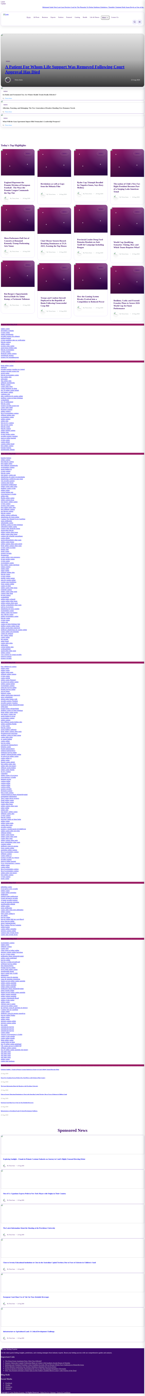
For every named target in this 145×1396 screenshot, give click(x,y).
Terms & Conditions (63, 1392)
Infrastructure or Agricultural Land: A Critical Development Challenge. (19, 1111)
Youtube (8, 1389)
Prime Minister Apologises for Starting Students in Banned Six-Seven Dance (30, 1367)
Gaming (77, 17)
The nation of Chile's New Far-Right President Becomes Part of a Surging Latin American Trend (127, 188)
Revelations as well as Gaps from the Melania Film (52, 185)
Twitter (7, 1385)
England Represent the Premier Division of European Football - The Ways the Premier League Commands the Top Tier (17, 187)
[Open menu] (139, 22)
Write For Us (44, 1392)
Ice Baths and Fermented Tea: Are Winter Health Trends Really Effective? (29, 95)
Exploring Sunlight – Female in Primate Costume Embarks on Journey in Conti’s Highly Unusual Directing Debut (30, 1069)
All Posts (36, 17)
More (104, 17)
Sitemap (53, 1392)
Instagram (8, 1387)
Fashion (60, 17)
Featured (69, 17)
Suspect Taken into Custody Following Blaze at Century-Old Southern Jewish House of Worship (37, 1363)
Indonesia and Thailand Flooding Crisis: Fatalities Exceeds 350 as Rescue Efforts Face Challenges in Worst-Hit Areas (44, 1365)
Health (85, 17)
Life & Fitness (94, 17)
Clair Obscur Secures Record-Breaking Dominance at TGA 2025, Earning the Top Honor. (54, 243)
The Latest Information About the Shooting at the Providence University (19, 1086)
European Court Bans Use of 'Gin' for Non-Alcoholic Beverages (17, 1102)
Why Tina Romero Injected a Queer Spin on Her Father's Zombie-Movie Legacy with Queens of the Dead (40, 1370)
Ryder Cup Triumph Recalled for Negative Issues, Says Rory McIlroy (90, 185)
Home (29, 17)
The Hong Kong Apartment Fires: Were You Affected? (23, 1361)
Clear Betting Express (17, 1392)
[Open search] (135, 22)
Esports (53, 17)
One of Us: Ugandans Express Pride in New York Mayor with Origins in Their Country (23, 1077)
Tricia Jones (19, 80)
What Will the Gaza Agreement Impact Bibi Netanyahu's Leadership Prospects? (31, 121)
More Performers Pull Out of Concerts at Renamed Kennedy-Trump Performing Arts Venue (16, 242)
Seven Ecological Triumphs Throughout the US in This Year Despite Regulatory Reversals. (35, 1369)
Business (45, 17)
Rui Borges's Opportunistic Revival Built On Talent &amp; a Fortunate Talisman (17, 296)
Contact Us (114, 17)
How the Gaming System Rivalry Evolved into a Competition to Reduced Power (90, 299)
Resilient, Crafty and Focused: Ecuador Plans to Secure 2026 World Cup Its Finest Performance (127, 304)
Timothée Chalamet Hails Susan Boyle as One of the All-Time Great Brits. (109, 7)
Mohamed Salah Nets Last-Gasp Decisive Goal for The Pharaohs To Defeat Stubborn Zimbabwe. (51, 7)
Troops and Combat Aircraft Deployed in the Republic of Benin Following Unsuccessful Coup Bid (53, 302)
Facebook (8, 1383)
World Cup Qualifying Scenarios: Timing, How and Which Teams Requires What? (127, 244)
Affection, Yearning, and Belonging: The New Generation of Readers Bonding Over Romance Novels (39, 108)
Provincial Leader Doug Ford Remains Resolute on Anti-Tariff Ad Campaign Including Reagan (90, 243)
